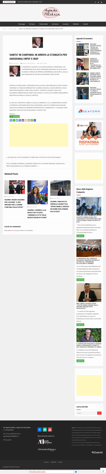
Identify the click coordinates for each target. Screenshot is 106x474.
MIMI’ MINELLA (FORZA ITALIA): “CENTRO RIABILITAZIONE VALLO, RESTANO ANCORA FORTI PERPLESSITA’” (87, 306)
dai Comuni (55, 24)
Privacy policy (7, 440)
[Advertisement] (38, 135)
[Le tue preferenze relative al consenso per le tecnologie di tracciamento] (103, 471)
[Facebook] (95, 2)
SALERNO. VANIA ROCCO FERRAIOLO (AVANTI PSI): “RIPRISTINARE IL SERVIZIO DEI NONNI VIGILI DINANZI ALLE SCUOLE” (59, 206)
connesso (14, 230)
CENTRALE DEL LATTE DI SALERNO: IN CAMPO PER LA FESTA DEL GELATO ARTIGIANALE (34, 157)
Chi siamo (32, 24)
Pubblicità (76, 24)
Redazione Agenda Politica (28, 63)
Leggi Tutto (80, 236)
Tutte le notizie (43, 24)
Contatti (85, 24)
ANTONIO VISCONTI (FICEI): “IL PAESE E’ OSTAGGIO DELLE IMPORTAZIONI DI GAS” (95, 92)
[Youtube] (101, 2)
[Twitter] (98, 2)
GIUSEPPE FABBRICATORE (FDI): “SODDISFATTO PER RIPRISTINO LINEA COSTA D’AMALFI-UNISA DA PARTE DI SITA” (88, 219)
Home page (21, 24)
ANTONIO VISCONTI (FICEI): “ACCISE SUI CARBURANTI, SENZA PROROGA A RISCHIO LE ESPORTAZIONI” (95, 49)
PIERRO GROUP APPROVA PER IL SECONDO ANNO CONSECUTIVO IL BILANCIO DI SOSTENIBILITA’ (95, 77)
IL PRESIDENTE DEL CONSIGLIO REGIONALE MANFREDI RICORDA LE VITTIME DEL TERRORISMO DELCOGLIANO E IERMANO (88, 261)
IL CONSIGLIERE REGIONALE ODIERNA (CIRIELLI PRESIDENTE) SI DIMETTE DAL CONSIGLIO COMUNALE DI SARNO (88, 345)
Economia (66, 24)
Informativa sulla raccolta (37, 472)
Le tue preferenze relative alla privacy (60, 472)
